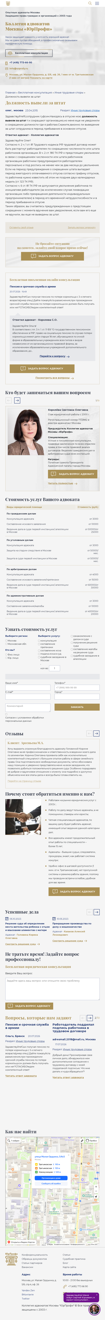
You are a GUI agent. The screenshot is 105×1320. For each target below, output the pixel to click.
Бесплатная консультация (31, 53)
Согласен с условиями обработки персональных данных (24, 719)
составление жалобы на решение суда (85, 651)
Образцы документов (34, 1259)
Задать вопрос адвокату (82, 227)
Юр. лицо (13, 658)
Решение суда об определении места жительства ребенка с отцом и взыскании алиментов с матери (27, 926)
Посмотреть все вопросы (52, 377)
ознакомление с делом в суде (82, 638)
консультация (48, 640)
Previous (9, 400)
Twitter (26, 1298)
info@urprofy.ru (18, 68)
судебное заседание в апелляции (86, 657)
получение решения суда (85, 644)
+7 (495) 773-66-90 (20, 62)
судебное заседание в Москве (53, 659)
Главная (10, 92)
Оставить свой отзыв (21, 227)
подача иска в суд (50, 654)
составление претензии (47, 646)
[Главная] (8, 4)
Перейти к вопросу (52, 356)
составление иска (50, 650)
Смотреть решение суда (20, 944)
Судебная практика (74, 1259)
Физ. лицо (13, 654)
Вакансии (27, 1267)
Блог (65, 1263)
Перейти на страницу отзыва (24, 781)
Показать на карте (41, 78)
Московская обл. (17, 644)
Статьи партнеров (32, 1263)
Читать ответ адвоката (21, 1075)
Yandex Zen (28, 1290)
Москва (12, 640)
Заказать (77, 707)
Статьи (66, 1255)
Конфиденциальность (35, 1255)
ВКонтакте (28, 1294)
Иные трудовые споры (69, 92)
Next (17, 400)
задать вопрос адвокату (76, 474)
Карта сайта (69, 1267)
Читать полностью (60, 483)
